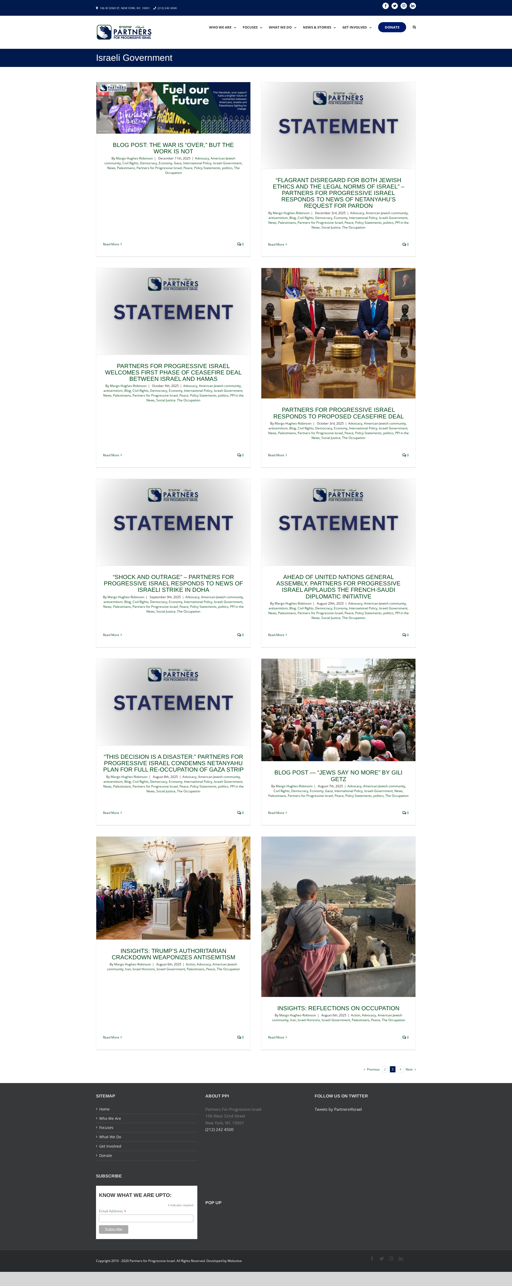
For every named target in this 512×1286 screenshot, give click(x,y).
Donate (105, 1155)
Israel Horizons (144, 969)
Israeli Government (227, 163)
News (111, 168)
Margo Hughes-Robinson (134, 158)
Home (104, 1109)
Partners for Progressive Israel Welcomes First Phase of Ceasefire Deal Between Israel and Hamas (173, 372)
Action (190, 964)
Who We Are (110, 1118)
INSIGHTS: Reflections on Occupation (338, 1008)
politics (227, 168)
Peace (188, 168)
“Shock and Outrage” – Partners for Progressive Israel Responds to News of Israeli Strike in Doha (173, 583)
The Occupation (353, 227)
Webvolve (234, 1261)
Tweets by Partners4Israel (338, 1109)
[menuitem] (226, 27)
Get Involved (110, 1146)
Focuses (106, 1127)
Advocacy (202, 158)
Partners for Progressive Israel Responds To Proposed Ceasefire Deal (338, 413)
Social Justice (331, 227)
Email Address (112, 1211)
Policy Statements (207, 168)
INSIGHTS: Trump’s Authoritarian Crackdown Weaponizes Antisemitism (173, 954)
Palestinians (126, 168)
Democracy (148, 163)
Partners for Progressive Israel (159, 168)
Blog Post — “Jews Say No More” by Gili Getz (338, 775)
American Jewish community (387, 213)
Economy (165, 163)
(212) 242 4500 (167, 8)
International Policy (197, 163)
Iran (128, 969)
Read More (111, 244)
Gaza (178, 163)
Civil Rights (130, 163)
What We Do (110, 1136)
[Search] (414, 27)
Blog (292, 217)
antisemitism (278, 217)
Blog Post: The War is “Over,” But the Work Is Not (173, 148)
